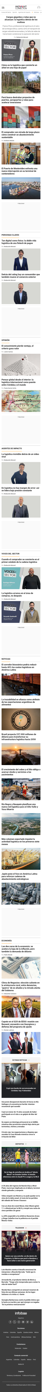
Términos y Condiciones (14, 1375)
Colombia (13, 1332)
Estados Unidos (28, 1332)
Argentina (9, 1359)
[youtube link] (23, 1321)
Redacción (18, 1348)
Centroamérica (15, 1337)
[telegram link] (27, 1321)
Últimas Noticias (26, 1337)
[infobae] (21, 8)
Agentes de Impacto (21, 12)
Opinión (11, 12)
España (19, 1332)
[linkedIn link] (31, 1321)
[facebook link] (10, 1321)
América (5, 1332)
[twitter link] (14, 1321)
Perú (7, 1337)
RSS (34, 1337)
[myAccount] (38, 7)
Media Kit (21, 1364)
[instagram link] (18, 1321)
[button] (3, 8)
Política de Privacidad (28, 1375)
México (36, 1332)
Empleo (25, 1348)
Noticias (33, 12)
